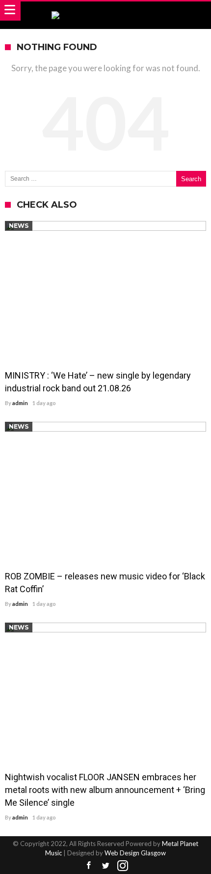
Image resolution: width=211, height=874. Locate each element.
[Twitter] (105, 866)
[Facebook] (88, 866)
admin (20, 403)
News (18, 225)
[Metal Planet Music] (106, 11)
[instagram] (123, 866)
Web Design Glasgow (135, 853)
